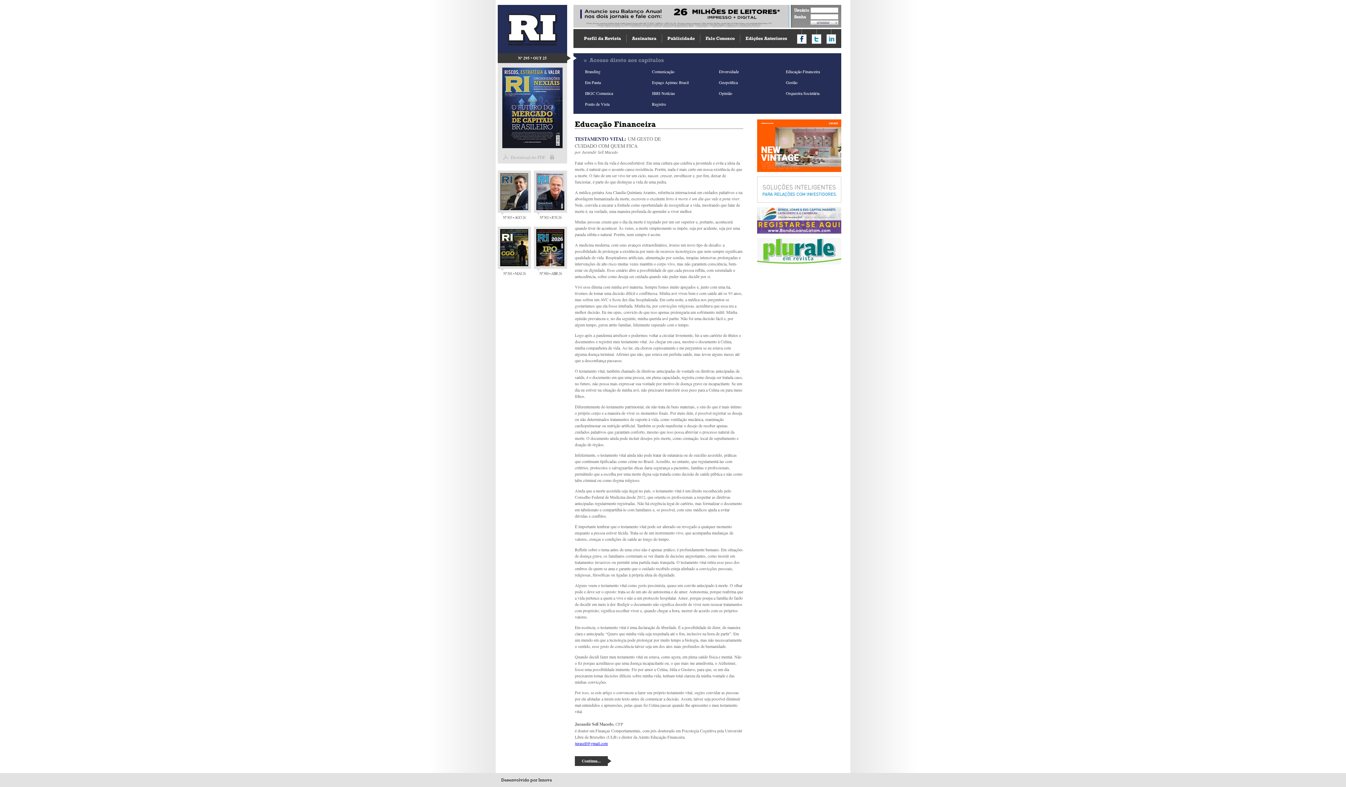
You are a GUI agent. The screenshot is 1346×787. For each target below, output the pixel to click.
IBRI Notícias (663, 93)
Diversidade (729, 71)
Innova (545, 780)
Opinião (725, 93)
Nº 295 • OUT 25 (532, 58)
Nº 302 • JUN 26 (551, 217)
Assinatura (644, 38)
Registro (659, 104)
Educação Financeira (803, 71)
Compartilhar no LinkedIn (831, 39)
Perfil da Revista (602, 38)
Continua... (591, 761)
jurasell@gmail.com (591, 743)
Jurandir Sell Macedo (600, 152)
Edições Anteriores (766, 38)
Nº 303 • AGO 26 (514, 217)
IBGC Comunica (599, 93)
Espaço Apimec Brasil (670, 82)
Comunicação (663, 71)
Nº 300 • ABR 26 (550, 273)
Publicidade (681, 38)
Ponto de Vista (597, 104)
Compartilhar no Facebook (802, 39)
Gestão (791, 82)
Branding (592, 71)
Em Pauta (593, 82)
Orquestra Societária (803, 93)
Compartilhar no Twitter (816, 39)
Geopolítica (728, 82)
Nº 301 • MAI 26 (514, 273)
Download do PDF (528, 157)
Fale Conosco (720, 38)
